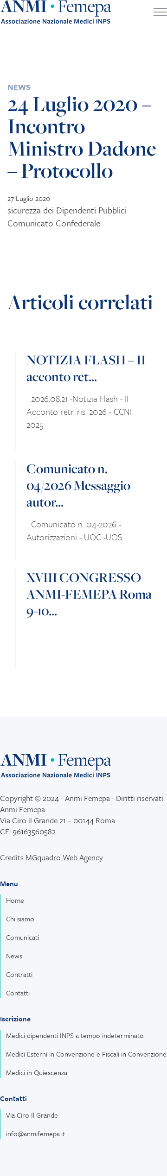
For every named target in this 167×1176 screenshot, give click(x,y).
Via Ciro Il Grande (32, 1115)
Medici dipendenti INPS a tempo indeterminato (75, 1035)
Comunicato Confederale (53, 223)
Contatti (18, 993)
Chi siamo (20, 918)
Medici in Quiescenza (36, 1072)
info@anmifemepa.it (35, 1133)
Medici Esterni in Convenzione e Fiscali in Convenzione (86, 1054)
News (19, 87)
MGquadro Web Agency (64, 857)
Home (15, 900)
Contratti (19, 974)
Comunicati (22, 937)
